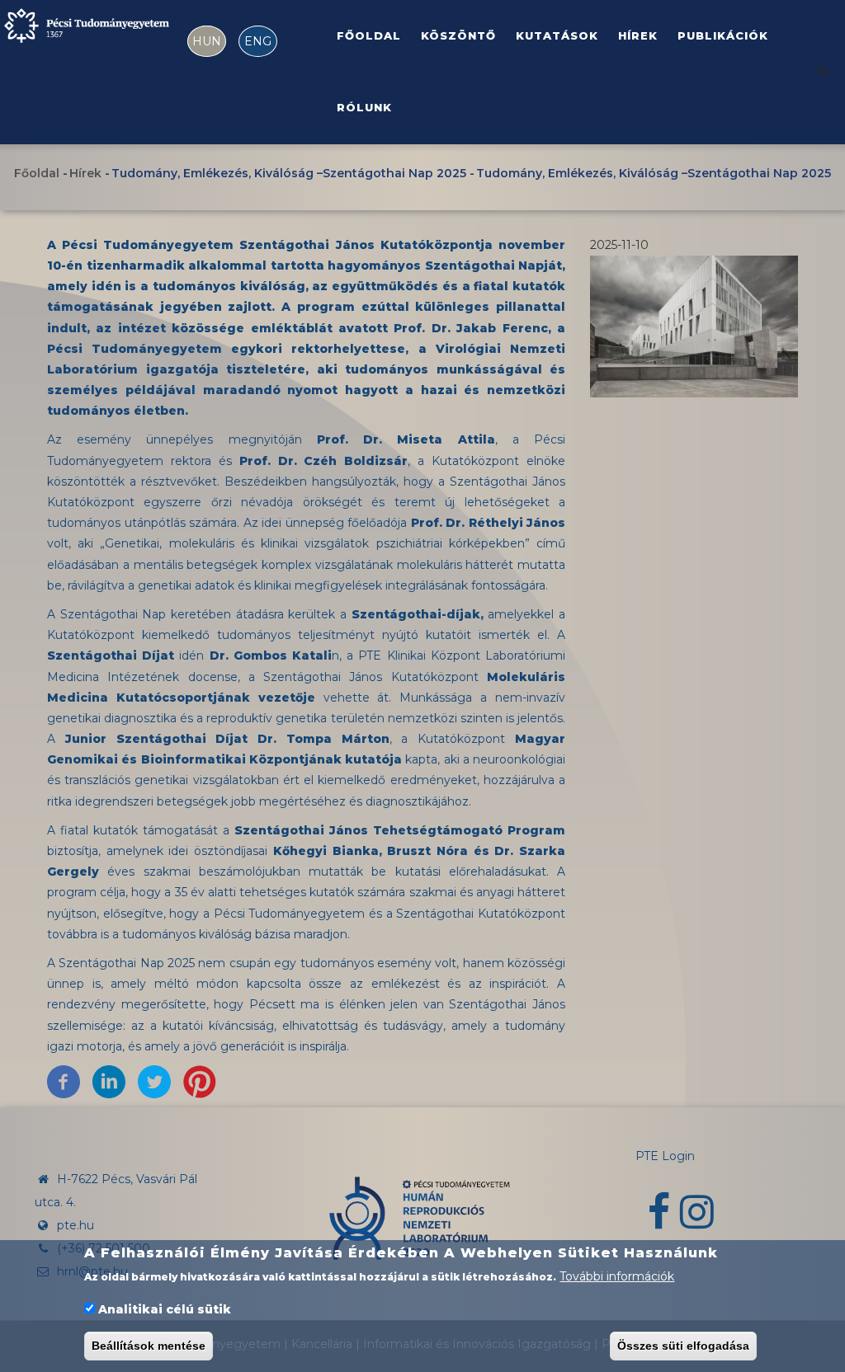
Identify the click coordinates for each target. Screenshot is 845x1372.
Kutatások (557, 35)
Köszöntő (458, 35)
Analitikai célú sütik (164, 1309)
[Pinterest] (199, 1081)
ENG (257, 41)
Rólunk (364, 107)
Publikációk (722, 35)
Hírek (638, 35)
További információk (616, 1276)
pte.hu (75, 1225)
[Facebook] (63, 1081)
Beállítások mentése (148, 1345)
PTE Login (665, 1156)
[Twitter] (154, 1081)
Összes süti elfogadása (683, 1345)
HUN (206, 41)
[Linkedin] (108, 1081)
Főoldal (369, 35)
